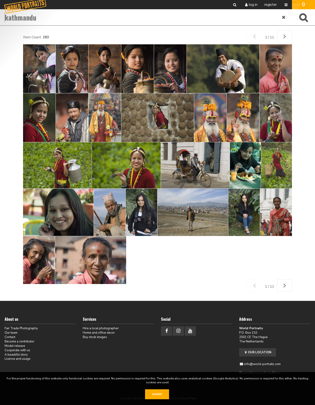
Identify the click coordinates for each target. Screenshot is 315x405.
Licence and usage (17, 359)
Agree (157, 394)
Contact (10, 337)
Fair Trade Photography (21, 328)
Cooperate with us (17, 350)
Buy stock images (95, 337)
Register (270, 4)
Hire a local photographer (101, 328)
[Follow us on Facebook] (166, 331)
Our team (11, 332)
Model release (15, 346)
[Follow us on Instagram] (178, 331)
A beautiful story (16, 354)
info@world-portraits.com (262, 364)
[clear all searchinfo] (284, 17)
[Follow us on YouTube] (190, 331)
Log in (253, 4)
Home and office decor (99, 332)
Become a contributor (19, 341)
